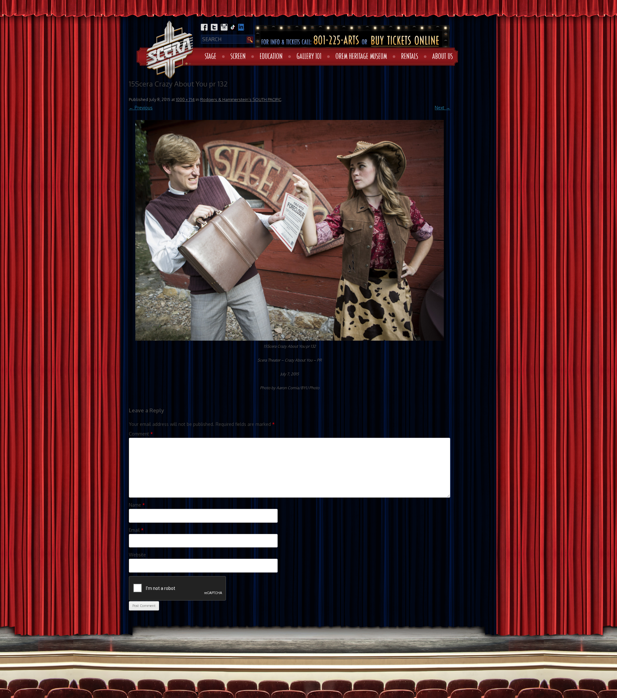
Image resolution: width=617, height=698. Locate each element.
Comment (141, 433)
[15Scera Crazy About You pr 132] (289, 230)
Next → (442, 107)
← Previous (141, 107)
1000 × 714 (185, 99)
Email (136, 530)
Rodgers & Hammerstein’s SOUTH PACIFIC (240, 99)
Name (137, 505)
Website (137, 554)
